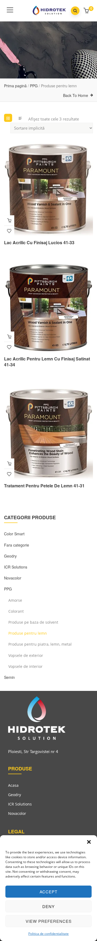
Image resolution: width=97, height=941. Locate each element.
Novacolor (12, 578)
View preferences (49, 921)
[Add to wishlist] (9, 231)
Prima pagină (15, 85)
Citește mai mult (9, 220)
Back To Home (75, 95)
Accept (48, 891)
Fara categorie (16, 545)
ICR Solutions (15, 567)
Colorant (16, 611)
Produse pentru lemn (27, 633)
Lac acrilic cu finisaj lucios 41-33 (39, 242)
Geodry (10, 556)
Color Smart (14, 533)
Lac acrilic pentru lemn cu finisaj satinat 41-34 (47, 362)
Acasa (13, 785)
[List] (20, 118)
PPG (34, 85)
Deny (48, 906)
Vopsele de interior (25, 666)
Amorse (15, 600)
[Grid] (8, 118)
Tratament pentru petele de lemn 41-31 (44, 486)
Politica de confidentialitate (48, 933)
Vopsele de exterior (25, 655)
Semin (9, 677)
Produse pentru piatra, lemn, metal (40, 644)
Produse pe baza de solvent (33, 622)
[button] (89, 842)
